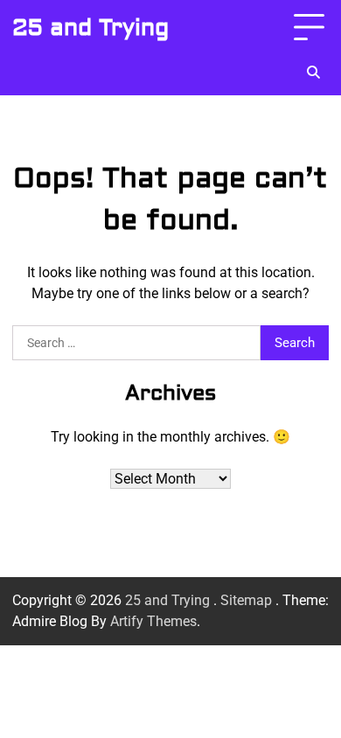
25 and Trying (90, 28)
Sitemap (246, 600)
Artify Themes (153, 621)
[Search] (313, 72)
